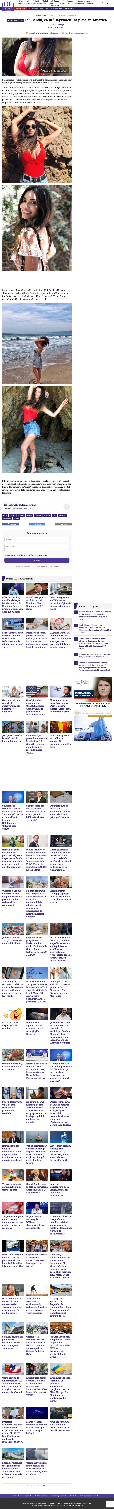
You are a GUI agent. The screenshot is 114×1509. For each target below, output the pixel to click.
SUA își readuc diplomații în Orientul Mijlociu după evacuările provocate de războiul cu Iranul (35, 707)
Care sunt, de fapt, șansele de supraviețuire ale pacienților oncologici (11, 706)
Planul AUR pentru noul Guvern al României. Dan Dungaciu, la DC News (36, 603)
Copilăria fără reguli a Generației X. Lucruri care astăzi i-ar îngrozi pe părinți (36, 1260)
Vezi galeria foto (54, 70)
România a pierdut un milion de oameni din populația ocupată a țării (60, 741)
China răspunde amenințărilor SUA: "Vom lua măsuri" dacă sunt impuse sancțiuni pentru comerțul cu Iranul (12, 1385)
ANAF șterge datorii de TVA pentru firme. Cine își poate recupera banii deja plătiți (60, 603)
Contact (73, 1496)
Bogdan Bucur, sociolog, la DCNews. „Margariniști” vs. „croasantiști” (35, 1222)
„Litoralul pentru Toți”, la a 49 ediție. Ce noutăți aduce (12, 940)
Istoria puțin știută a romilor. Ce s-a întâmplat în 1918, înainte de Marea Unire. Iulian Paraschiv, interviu (36, 1070)
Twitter (39, 524)
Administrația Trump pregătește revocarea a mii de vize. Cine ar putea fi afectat (61, 896)
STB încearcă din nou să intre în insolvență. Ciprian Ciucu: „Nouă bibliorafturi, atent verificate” (36, 812)
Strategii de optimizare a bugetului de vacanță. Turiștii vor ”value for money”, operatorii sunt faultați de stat (61, 1307)
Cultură (62, 3)
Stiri (44, 15)
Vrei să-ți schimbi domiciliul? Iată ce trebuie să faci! (11, 1186)
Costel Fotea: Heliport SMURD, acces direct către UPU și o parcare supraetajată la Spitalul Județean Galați (35, 1345)
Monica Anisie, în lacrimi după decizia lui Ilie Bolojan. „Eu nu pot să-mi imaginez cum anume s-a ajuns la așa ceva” (61, 1072)
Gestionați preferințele (59, 1496)
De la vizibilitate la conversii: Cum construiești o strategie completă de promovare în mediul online (12, 1305)
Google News (28, 509)
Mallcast (90, 3)
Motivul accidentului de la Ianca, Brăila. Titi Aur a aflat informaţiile (59, 1189)
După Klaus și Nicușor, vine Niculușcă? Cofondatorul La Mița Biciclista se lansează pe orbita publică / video (95, 629)
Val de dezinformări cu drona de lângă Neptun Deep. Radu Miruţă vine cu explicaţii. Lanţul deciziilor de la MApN (36, 1154)
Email (65, 524)
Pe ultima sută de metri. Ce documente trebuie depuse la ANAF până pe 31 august (60, 811)
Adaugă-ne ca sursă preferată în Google (43, 33)
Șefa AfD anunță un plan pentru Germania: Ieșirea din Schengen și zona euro (12, 1342)
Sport (70, 3)
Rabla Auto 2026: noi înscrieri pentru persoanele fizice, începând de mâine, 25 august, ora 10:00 (12, 1260)
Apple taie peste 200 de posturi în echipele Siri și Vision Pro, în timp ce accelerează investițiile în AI (60, 1153)
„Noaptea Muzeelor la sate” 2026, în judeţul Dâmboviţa (12, 738)
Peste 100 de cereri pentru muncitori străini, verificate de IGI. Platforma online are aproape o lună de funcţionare (37, 639)
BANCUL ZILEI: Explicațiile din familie (10, 1025)
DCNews (8, 6)
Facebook (12, 524)
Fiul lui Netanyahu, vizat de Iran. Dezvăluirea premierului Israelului (12, 1107)
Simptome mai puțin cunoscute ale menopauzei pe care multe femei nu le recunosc (13, 1222)
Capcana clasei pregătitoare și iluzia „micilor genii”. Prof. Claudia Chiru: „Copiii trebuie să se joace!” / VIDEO (36, 946)
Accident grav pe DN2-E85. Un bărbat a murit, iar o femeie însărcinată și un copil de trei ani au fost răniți (12, 988)
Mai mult (56, 6)
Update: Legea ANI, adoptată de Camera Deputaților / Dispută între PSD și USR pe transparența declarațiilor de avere (60, 1346)
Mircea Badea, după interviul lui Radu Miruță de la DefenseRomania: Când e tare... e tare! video (12, 639)
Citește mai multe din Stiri (37, 1486)
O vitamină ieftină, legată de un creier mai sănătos (12, 1066)
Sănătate (52, 3)
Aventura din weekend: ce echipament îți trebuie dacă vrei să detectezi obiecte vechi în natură (36, 1305)
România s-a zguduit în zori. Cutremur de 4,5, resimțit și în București (35, 1028)
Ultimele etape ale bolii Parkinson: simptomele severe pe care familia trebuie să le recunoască (12, 897)
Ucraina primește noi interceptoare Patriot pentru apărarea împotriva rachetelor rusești (60, 706)
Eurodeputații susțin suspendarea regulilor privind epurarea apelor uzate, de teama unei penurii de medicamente (61, 1225)
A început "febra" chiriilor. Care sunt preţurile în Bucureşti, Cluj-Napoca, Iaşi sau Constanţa (60, 988)
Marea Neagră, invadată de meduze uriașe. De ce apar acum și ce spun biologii (36, 1427)
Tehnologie (79, 3)
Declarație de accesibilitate (89, 1496)
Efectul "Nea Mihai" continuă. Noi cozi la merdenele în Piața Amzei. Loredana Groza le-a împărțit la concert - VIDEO (36, 1386)
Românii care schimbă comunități (31, 3)
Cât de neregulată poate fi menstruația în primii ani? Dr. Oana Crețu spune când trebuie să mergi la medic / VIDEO (36, 744)
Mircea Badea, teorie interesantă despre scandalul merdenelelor (51, 8)
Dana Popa (59, 24)
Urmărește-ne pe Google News (77, 33)
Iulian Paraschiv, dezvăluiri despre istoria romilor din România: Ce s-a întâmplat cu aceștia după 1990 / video (12, 604)
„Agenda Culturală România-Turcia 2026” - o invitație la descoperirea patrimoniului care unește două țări (60, 639)
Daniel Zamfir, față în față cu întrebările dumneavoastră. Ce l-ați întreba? (37, 1188)
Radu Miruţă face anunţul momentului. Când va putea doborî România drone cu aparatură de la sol (12, 1153)
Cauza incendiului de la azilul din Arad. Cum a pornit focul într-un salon (60, 1426)
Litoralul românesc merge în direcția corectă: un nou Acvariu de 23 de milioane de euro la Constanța (12, 1470)
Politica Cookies (41, 1496)
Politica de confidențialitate (22, 1496)
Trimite (37, 560)
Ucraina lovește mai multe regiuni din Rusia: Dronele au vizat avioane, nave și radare (36, 1468)
